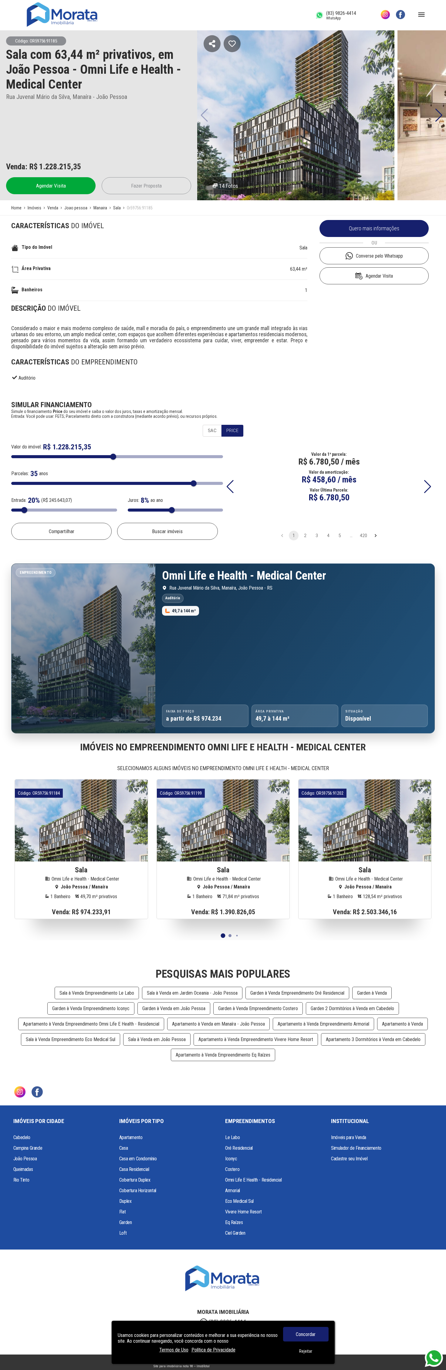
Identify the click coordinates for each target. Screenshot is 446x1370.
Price (232, 430)
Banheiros (32, 290)
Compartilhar (61, 531)
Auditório (27, 378)
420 (363, 535)
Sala (303, 248)
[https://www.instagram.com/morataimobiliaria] (385, 15)
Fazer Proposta (146, 186)
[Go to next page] (375, 535)
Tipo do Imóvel (37, 247)
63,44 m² (298, 269)
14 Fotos (228, 186)
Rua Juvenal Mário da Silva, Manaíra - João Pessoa (66, 96)
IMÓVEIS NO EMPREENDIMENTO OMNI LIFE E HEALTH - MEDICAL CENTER (223, 747)
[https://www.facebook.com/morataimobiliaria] (400, 15)
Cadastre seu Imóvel (349, 1159)
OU (374, 243)
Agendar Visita (51, 186)
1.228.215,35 (60, 166)
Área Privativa (36, 268)
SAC (212, 430)
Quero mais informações (374, 228)
